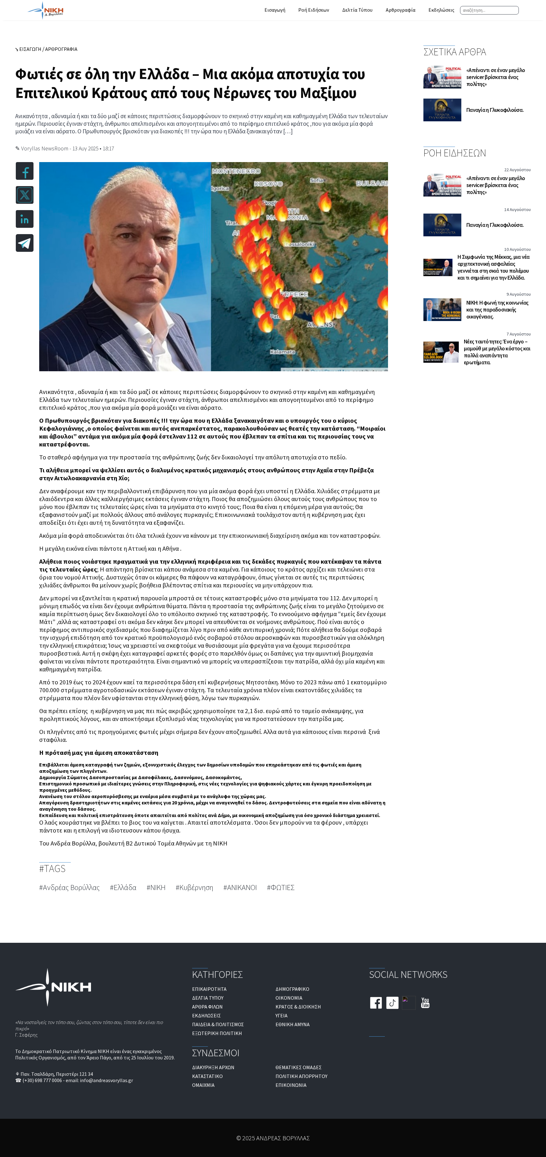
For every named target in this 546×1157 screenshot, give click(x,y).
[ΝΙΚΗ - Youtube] (425, 1003)
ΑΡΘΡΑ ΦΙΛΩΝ (207, 1006)
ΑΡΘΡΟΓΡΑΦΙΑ (61, 49)
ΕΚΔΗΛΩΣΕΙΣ (206, 1015)
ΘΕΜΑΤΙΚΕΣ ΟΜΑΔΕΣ (299, 1067)
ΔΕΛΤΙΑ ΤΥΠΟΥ (207, 998)
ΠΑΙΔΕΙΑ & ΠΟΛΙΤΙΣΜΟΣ (218, 1024)
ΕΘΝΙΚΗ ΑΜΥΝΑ (293, 1024)
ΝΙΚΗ (158, 887)
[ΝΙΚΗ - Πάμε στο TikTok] (392, 1003)
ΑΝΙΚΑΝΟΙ (242, 887)
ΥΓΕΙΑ (282, 1015)
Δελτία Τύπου (357, 10)
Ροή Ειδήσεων (313, 10)
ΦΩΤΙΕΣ (283, 887)
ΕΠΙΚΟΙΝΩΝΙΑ (291, 1085)
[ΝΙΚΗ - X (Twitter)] (409, 1003)
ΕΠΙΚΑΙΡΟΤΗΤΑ (209, 989)
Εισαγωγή (274, 10)
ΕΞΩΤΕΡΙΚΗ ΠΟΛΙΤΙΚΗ (217, 1033)
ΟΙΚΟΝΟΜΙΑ (289, 998)
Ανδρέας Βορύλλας (71, 887)
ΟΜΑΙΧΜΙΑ (203, 1085)
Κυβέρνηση (196, 887)
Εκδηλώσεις (441, 10)
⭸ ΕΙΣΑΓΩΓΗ (28, 49)
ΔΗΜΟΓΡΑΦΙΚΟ (292, 989)
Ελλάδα (125, 887)
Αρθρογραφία (401, 10)
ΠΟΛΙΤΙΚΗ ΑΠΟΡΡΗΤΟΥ (301, 1076)
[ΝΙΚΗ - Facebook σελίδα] (376, 1003)
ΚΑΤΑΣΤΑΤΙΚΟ (207, 1076)
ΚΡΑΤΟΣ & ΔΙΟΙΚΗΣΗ (298, 1006)
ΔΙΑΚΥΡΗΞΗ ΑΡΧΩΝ (213, 1067)
